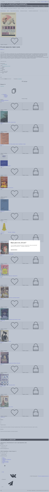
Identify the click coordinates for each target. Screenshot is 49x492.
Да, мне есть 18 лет (14, 249)
